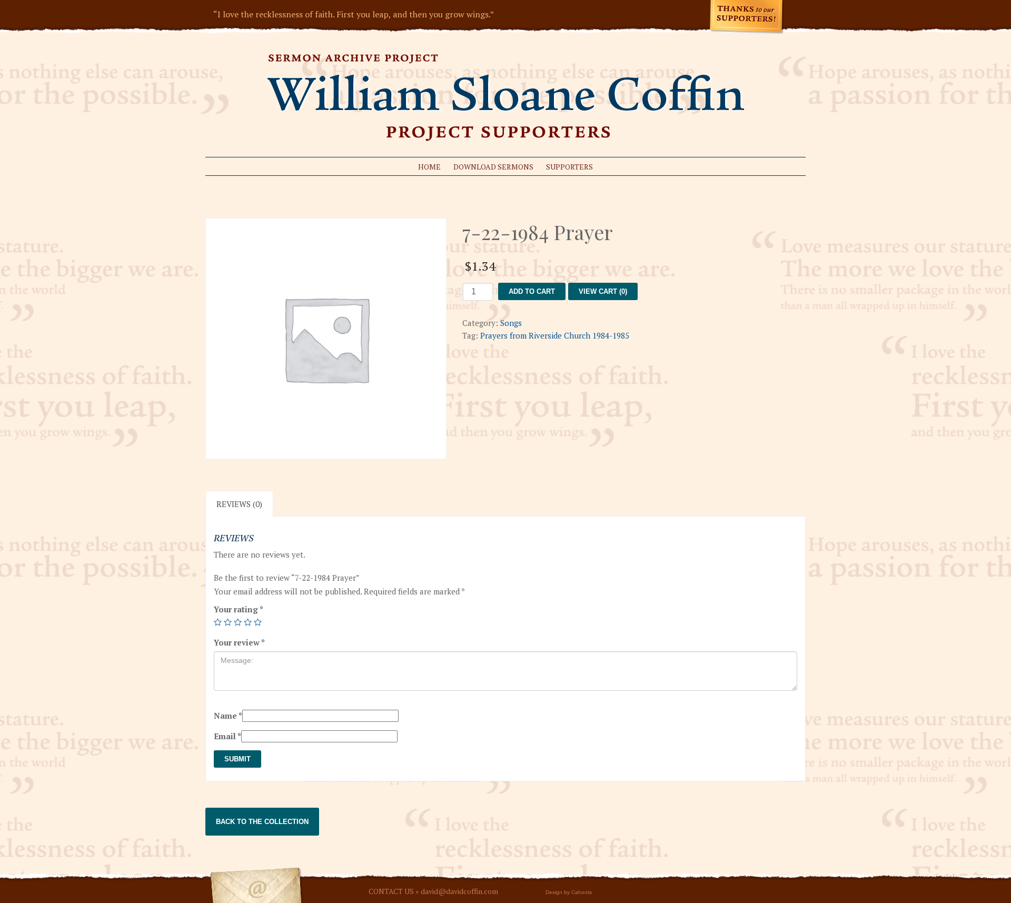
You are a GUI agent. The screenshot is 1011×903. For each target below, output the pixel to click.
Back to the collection (262, 822)
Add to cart (532, 291)
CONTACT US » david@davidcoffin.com (433, 891)
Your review (239, 642)
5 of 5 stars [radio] (258, 622)
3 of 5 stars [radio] (238, 622)
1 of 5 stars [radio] (218, 622)
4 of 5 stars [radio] (248, 622)
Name (228, 715)
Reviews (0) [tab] (239, 504)
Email (227, 736)
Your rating (238, 609)
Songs (511, 322)
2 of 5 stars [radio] (228, 622)
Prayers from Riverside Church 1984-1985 (554, 335)
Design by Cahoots (569, 892)
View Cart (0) (603, 291)
